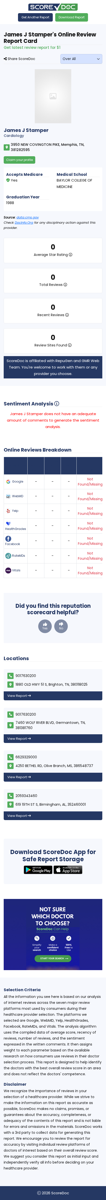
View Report (17, 695)
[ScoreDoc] (53, 6)
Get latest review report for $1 (32, 47)
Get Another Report (35, 17)
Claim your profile (19, 160)
